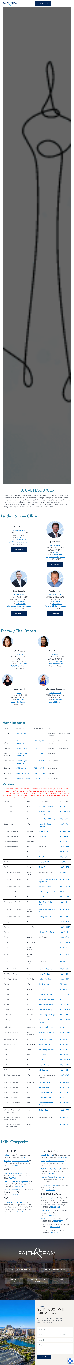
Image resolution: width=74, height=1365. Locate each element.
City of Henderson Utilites (49, 1185)
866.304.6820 (51, 1215)
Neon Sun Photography (46, 1032)
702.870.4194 (13, 1178)
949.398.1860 (21, 537)
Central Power (43, 867)
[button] (69, 3)
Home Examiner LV (22, 748)
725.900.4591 (64, 994)
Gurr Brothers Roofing (46, 1060)
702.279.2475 (21, 604)
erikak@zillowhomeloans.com (19, 542)
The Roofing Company (46, 1050)
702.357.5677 (64, 1097)
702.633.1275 (18, 1186)
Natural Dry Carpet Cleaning (45, 825)
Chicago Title (19, 654)
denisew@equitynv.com (19, 702)
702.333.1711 (64, 1087)
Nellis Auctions (44, 897)
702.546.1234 (64, 917)
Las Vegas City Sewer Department (52, 1161)
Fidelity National (55, 693)
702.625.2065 (65, 1032)
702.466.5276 (64, 872)
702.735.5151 (62, 1157)
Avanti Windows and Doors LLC (46, 1103)
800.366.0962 (55, 1227)
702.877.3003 (57, 699)
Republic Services (47, 1155)
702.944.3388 (55, 1233)
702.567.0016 (64, 819)
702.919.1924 (64, 999)
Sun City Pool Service (46, 1027)
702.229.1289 (50, 1165)
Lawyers (55, 654)
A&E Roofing (43, 1055)
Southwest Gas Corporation (13, 1202)
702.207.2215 (58, 1221)
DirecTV (43, 1219)
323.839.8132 (64, 922)
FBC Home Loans (55, 594)
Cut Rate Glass (43, 1110)
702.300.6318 (64, 836)
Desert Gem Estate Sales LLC (47, 910)
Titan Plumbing (44, 984)
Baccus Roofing (44, 1065)
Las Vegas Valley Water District (14, 1173)
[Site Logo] (11, 3)
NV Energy (7, 1155)
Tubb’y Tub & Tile (44, 1044)
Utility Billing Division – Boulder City (16, 1161)
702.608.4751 (64, 1102)
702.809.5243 (65, 1124)
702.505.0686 (65, 831)
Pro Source (42, 836)
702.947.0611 (57, 552)
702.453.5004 (65, 887)
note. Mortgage (55, 545)
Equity (19, 693)
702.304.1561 (64, 1082)
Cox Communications (48, 1198)
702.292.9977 (64, 1110)
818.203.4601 (64, 846)
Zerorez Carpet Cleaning (47, 819)
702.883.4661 (64, 1070)
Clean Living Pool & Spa (47, 1015)
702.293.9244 (13, 1165)
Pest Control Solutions (46, 969)
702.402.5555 (26, 1157)
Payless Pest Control (23, 778)
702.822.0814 (64, 969)
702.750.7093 (64, 824)
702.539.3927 (64, 1015)
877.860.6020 (18, 1211)
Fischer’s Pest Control (46, 979)
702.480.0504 (39, 773)
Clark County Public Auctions (45, 903)
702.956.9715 (64, 1039)
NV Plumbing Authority (46, 999)
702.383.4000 (55, 1207)
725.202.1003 (64, 1004)
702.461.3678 (39, 748)
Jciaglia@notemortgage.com (55, 557)
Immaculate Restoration (46, 1039)
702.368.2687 (64, 1117)
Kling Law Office (44, 1082)
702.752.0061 (39, 753)
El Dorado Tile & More (46, 932)
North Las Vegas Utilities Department (16, 1181)
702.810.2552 (57, 554)
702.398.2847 (39, 778)
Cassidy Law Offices (45, 1092)
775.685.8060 (64, 984)
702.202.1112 (21, 699)
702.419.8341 (64, 857)
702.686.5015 (64, 1050)
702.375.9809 (39, 761)
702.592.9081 (64, 909)
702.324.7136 (64, 841)
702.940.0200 (21, 663)
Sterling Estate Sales (45, 917)
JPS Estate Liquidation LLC (47, 892)
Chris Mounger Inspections (21, 762)
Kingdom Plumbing (45, 994)
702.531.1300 (64, 897)
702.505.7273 (64, 1055)
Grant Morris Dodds (45, 1097)
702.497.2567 (64, 806)
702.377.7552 (64, 879)
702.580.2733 (64, 1027)
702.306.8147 (64, 962)
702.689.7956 (64, 937)
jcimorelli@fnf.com (55, 702)
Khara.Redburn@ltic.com (55, 663)
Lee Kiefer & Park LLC (46, 1087)
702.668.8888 (51, 1173)
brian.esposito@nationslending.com (19, 606)
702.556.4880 (65, 1020)
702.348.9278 (64, 979)
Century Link (45, 1210)
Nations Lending (19, 594)
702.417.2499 (64, 947)
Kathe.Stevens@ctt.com (19, 666)
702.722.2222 (39, 733)
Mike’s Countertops (45, 831)
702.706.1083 (64, 1092)
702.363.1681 (39, 741)
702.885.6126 (64, 892)
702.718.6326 (64, 862)
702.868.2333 (58, 661)
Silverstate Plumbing (23, 773)
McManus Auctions (45, 887)
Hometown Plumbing (46, 1004)
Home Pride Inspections (20, 742)
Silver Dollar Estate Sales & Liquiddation (48, 880)
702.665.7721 (21, 601)
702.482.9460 (65, 1060)
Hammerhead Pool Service (45, 1021)
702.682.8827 (64, 1044)
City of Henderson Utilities (12, 1190)
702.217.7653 (64, 954)
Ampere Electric (44, 862)
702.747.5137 (64, 1075)
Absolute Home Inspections (21, 754)
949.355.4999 (21, 539)
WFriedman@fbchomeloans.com (55, 606)
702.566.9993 (64, 1065)
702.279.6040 (65, 852)
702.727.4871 (57, 601)
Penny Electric (43, 852)
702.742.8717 (64, 867)
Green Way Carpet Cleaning (45, 812)
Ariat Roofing (43, 1070)
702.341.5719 (39, 768)
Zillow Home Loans (18, 530)
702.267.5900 (13, 1194)
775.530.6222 (57, 604)
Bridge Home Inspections (21, 734)
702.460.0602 (65, 811)
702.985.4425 (65, 927)
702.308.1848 (64, 902)
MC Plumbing (21, 768)
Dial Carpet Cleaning (46, 806)
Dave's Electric (43, 857)
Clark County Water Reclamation (52, 1169)
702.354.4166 (64, 932)
